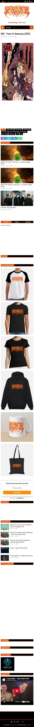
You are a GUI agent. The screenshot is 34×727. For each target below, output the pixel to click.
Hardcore (4, 131)
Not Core (4, 133)
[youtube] (30, 1)
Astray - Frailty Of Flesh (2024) (18, 548)
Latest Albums (22, 131)
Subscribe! (17, 492)
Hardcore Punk (13, 131)
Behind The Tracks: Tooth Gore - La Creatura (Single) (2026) (15, 163)
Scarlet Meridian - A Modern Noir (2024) (21, 555)
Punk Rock (11, 133)
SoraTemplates (13, 725)
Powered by (13, 498)
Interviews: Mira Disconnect (8, 207)
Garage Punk (27, 129)
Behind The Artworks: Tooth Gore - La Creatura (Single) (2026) (16, 185)
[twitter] (27, 1)
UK (21, 133)
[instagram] (31, 1)
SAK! (18, 133)
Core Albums (10, 129)
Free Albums (18, 129)
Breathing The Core (17, 22)
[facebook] (25, 1)
